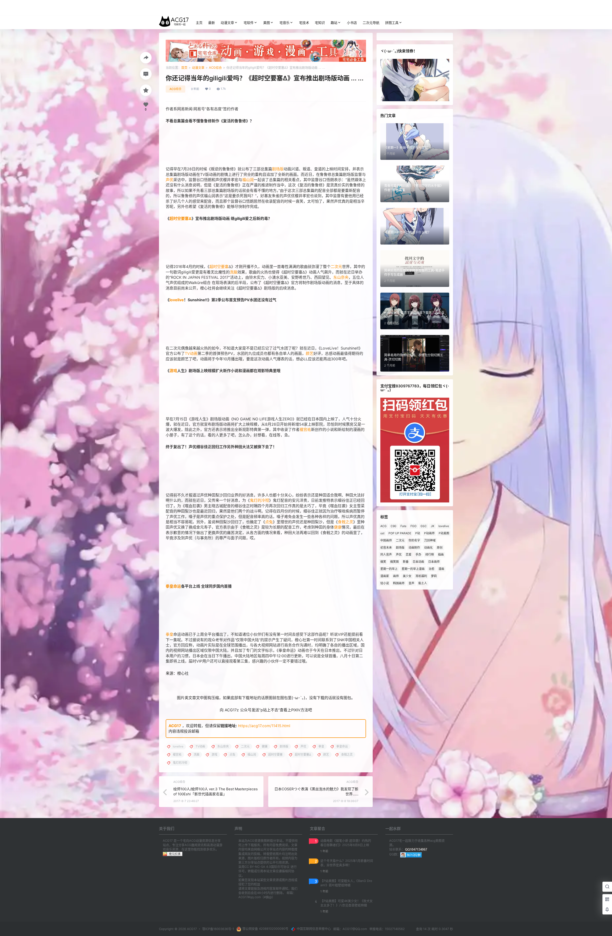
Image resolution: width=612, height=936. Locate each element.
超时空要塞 (219, 266)
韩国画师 (398, 583)
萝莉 (434, 576)
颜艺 (309, 353)
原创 (440, 547)
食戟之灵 (345, 521)
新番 (406, 561)
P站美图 (444, 533)
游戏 (173, 370)
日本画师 (434, 561)
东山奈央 (341, 277)
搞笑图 (394, 561)
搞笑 (383, 561)
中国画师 (386, 540)
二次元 (336, 266)
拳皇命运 (173, 586)
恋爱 (408, 554)
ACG (383, 526)
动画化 (428, 547)
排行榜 (429, 554)
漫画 (441, 569)
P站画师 (429, 533)
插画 (441, 554)
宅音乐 (284, 23)
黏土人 (422, 583)
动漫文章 (227, 23)
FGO (413, 526)
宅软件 (249, 23)
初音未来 (386, 547)
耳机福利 (421, 576)
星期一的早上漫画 (413, 569)
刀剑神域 (430, 540)
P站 (417, 533)
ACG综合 (215, 67)
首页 (184, 67)
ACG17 (175, 725)
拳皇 (169, 634)
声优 (169, 179)
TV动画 (191, 353)
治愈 (431, 569)
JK (432, 526)
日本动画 (418, 561)
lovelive (176, 299)
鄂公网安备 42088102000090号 (265, 928)
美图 (266, 23)
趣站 (334, 23)
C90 (393, 526)
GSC (424, 526)
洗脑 (233, 272)
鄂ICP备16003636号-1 (218, 929)
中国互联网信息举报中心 (314, 928)
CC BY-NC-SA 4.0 (258, 867)
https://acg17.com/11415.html (264, 725)
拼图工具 (392, 23)
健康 (338, 527)
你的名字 (414, 540)
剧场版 (278, 169)
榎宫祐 (305, 429)
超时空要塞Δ (180, 218)
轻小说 (384, 583)
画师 (396, 576)
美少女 (407, 576)
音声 (411, 583)
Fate (403, 526)
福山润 (248, 179)
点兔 (269, 521)
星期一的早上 (389, 569)
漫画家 (384, 576)
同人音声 (386, 554)
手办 (418, 554)
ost (382, 533)
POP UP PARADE (399, 533)
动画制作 (414, 547)
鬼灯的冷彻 (259, 500)
